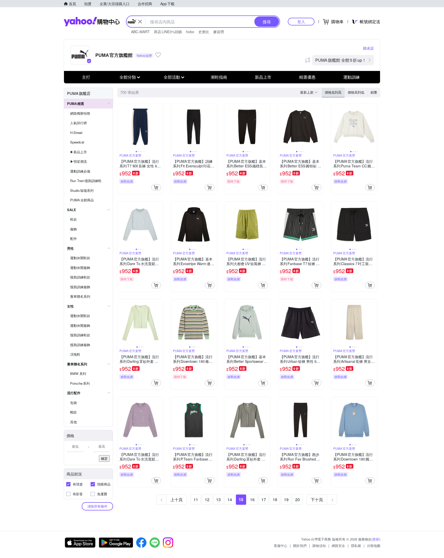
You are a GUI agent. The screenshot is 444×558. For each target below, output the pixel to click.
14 (229, 499)
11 (195, 499)
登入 (301, 21)
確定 (104, 458)
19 (286, 499)
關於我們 (300, 545)
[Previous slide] (120, 126)
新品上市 (263, 77)
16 (252, 499)
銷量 (374, 92)
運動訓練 (351, 77)
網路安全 (338, 545)
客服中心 (280, 545)
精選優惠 (307, 77)
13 (218, 499)
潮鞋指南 (219, 77)
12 (207, 499)
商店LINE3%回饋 (168, 31)
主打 (86, 77)
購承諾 (368, 48)
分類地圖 (373, 545)
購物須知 (319, 545)
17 (263, 499)
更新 (376, 539)
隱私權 (356, 545)
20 (297, 499)
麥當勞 (218, 31)
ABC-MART (140, 31)
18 (275, 499)
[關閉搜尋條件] (140, 22)
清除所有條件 (97, 506)
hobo (190, 31)
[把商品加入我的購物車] (156, 187)
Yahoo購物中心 (92, 21)
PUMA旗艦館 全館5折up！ (340, 60)
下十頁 (317, 499)
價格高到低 (356, 92)
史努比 (203, 31)
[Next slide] (159, 126)
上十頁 (176, 499)
